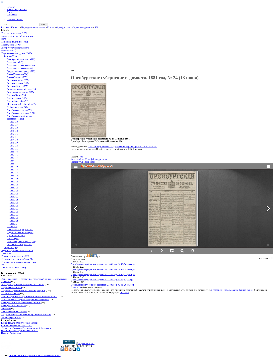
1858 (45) (14, 169)
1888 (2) (13, 223)
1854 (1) (13, 160)
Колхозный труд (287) (17, 86)
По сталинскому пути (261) (20, 229)
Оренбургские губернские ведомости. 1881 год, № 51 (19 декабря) (103, 269)
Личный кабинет (15, 19)
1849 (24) (14, 145)
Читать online (77, 159)
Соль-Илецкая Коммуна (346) (21, 241)
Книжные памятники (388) (14, 42)
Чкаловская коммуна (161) (19, 244)
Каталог (11, 7)
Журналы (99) (11, 247)
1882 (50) (14, 220)
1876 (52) (14, 205)
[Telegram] (78, 350)
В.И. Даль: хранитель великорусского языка (22, 284)
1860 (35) (14, 172)
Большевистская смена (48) (20, 68)
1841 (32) (14, 131)
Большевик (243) (15, 62)
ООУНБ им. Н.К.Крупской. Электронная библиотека (35, 355)
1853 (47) (14, 157)
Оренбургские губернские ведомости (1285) (19, 117)
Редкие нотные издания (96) (15, 256)
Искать (44, 25)
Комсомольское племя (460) (20, 92)
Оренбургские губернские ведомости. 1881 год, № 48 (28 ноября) (102, 285)
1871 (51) (14, 196)
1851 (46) (14, 151)
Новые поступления (17, 9)
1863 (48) (14, 181)
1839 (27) (14, 125)
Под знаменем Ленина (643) (20, 232)
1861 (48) (14, 175)
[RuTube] (74, 350)
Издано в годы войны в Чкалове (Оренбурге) (23, 290)
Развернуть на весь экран (83, 162)
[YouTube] (70, 350)
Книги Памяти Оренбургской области (19, 323)
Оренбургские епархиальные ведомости (21, 302)
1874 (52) (14, 202)
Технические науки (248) (13, 267)
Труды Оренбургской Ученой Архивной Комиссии (26, 314)
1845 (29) (14, 142)
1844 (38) (14, 139)
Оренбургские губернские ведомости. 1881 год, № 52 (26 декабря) (103, 264)
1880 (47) (14, 214)
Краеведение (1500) (11, 45)
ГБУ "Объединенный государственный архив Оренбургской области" (122, 146)
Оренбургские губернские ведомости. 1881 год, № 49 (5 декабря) (102, 279)
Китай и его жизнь (10, 293)
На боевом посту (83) (17, 107)
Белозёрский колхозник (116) (21, 59)
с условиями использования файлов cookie (232, 290)
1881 (97, 27)
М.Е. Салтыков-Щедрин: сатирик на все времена (25, 299)
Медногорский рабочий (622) (21, 104)
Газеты (50, 27)
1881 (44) (14, 217)
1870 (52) (14, 193)
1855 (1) (13, 163)
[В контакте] (62, 350)
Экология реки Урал (11, 317)
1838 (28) (14, 122)
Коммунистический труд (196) (21, 89)
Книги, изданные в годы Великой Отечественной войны (29, 296)
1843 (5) (13, 136)
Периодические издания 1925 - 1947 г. (19, 330)
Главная (5, 27)
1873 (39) (14, 199)
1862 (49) (14, 178)
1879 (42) (14, 211)
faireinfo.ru (76, 287)
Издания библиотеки (11, 287)
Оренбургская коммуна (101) (21, 113)
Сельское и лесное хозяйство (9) (17, 259)
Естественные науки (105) (14, 33)
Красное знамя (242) (17, 98)
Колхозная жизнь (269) (18, 80)
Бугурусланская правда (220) (21, 71)
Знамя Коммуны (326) (17, 74)
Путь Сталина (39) (16, 235)
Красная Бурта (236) (16, 95)
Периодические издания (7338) (16, 53)
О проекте (12, 14)
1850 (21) (14, 148)
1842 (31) (14, 134)
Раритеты (6, 308)
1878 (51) (14, 208)
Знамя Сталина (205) (17, 77)
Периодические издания (33, 27)
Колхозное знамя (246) (18, 83)
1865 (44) (14, 187)
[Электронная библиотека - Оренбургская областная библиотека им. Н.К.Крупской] (2, 2)
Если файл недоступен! (96, 159)
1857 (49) (14, 166)
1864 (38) (14, 184)
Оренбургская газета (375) (19, 110)
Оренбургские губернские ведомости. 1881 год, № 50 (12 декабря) (103, 274)
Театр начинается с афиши (14, 311)
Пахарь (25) (12, 226)
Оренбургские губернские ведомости (74, 27)
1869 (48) (14, 190)
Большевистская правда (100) (21, 65)
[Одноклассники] (66, 350)
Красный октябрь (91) (17, 101)
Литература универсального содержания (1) (15, 48)
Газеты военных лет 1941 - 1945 (16, 325)
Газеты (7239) (10, 56)
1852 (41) (14, 154)
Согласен (124, 292)
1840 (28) (14, 128)
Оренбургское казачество (13, 305)
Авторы (11, 12)
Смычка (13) (13, 238)
